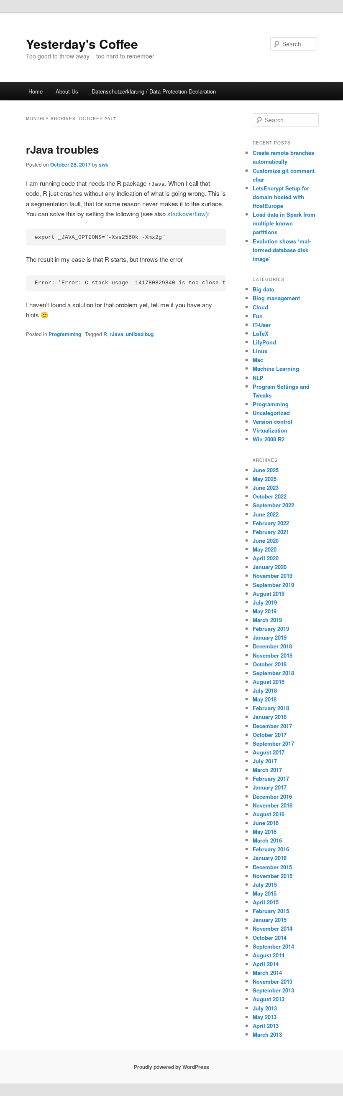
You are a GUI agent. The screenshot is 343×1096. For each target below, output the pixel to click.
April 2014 (266, 964)
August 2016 (268, 814)
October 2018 (270, 664)
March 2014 (267, 973)
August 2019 (268, 593)
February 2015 (271, 911)
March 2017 (267, 770)
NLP (258, 378)
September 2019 (273, 585)
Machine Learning (276, 368)
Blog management (276, 298)
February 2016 (271, 849)
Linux (260, 351)
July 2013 (265, 1008)
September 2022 (273, 505)
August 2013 (268, 999)
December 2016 (272, 796)
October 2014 (270, 938)
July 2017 (265, 761)
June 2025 (266, 470)
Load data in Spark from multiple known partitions (284, 223)
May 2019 (264, 611)
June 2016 (266, 823)
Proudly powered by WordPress (171, 1067)
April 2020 (266, 558)
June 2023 (266, 487)
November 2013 (272, 981)
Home (35, 91)
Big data (263, 289)
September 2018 (273, 673)
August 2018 (268, 682)
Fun (258, 316)
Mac (258, 360)
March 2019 (267, 620)
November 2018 (272, 655)
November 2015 (272, 876)
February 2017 (271, 778)
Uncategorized (271, 413)
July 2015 (265, 884)
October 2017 (270, 735)
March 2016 (267, 840)
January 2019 (270, 637)
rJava (116, 334)
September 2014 (273, 946)
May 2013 (264, 1017)
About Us (67, 91)
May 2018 (264, 699)
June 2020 (266, 540)
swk (103, 164)
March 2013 (267, 1034)
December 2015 (272, 867)
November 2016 (272, 805)
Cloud (260, 307)
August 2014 (268, 955)
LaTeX (261, 333)
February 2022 (271, 523)
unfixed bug (140, 334)
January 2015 (270, 920)
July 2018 (265, 690)
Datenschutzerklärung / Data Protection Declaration (154, 91)
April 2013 (266, 1026)
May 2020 (264, 549)
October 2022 (270, 496)
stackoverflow (186, 213)
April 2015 (266, 902)
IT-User (262, 325)
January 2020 (270, 567)
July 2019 (265, 602)
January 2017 (270, 787)
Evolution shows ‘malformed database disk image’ (282, 250)
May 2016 (264, 831)
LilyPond (264, 342)
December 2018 (272, 646)
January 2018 (270, 717)
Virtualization (270, 430)
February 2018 (271, 708)
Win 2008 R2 (268, 439)
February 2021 (271, 532)
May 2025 (264, 479)
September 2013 (273, 990)
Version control (272, 421)
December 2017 (272, 726)
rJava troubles (62, 149)
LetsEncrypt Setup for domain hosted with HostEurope (281, 197)
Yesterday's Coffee (82, 44)
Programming (65, 334)
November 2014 (272, 928)
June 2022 (266, 514)
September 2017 (273, 743)
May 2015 (264, 893)
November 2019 (272, 576)
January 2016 (270, 858)
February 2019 (271, 629)
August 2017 (268, 752)
